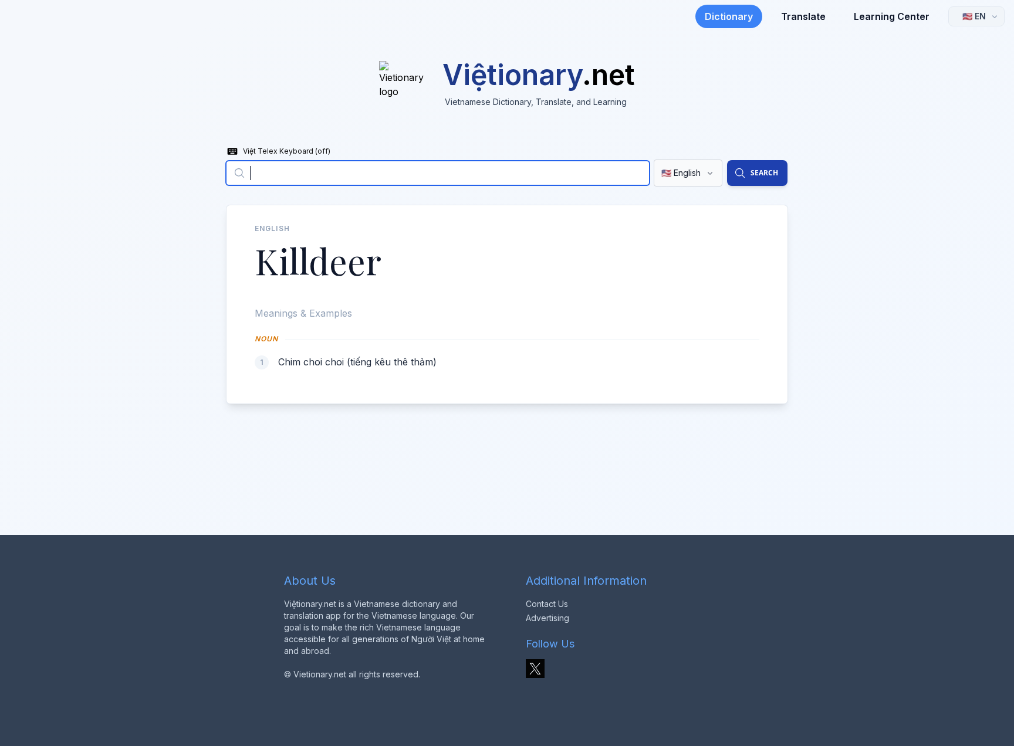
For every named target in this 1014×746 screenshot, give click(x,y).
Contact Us (547, 604)
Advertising (547, 618)
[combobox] (438, 173)
